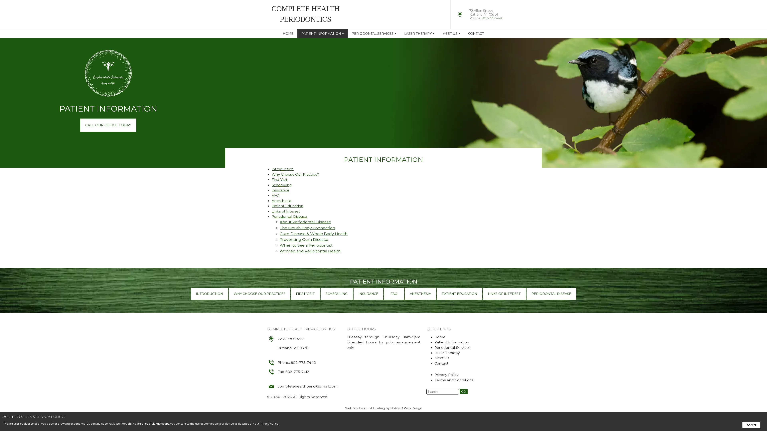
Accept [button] (751, 425)
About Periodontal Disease (305, 221)
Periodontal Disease (289, 216)
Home (288, 34)
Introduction (283, 169)
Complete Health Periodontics (301, 329)
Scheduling (282, 185)
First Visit (279, 179)
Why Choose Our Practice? (295, 174)
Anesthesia (281, 201)
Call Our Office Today (108, 125)
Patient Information (383, 281)
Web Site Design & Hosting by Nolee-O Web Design (383, 408)
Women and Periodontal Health (310, 251)
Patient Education (287, 206)
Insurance (280, 190)
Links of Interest (286, 211)
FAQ (275, 195)
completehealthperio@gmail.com (308, 386)
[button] (464, 391)
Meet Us (449, 34)
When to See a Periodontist (306, 245)
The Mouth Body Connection (307, 227)
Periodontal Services (372, 34)
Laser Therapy (418, 34)
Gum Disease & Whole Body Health (314, 233)
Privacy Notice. (269, 423)
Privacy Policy (446, 375)
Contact (476, 34)
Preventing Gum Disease (304, 239)
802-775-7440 (492, 18)
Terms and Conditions (454, 380)
